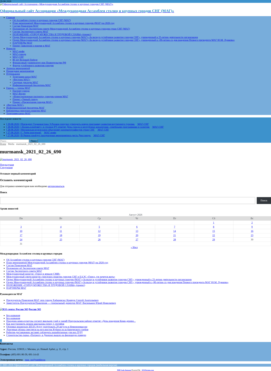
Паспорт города (21, 91)
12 (99, 231)
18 (61, 235)
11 (61, 231)
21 (174, 235)
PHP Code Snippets (124, 370)
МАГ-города (19, 54)
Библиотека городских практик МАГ (26, 110)
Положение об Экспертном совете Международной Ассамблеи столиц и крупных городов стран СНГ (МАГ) (71, 28)
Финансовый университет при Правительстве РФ (39, 62)
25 (61, 239)
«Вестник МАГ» (21, 79)
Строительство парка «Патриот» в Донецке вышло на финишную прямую (46, 335)
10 (21, 231)
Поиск (263, 200)
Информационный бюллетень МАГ (32, 85)
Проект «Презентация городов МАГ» (33, 102)
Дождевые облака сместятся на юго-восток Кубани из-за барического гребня (47, 329)
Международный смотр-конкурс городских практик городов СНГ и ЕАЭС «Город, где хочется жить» (60, 276)
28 (174, 239)
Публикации (13, 74)
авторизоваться (56, 186)
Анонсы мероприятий (18, 68)
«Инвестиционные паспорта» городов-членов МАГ (40, 96)
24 (21, 239)
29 (213, 239)
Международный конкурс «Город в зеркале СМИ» (33, 274)
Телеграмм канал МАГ (25, 76)
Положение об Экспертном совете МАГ (27, 268)
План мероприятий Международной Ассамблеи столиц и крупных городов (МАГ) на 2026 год (63, 23)
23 (252, 235)
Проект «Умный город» (25, 99)
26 (99, 239)
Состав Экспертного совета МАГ (30, 31)
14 (174, 231)
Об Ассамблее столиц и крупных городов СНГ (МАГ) (42, 20)
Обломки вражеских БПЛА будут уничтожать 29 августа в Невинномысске (46, 326)
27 (137, 239)
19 (99, 235)
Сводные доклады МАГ (25, 82)
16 (252, 231)
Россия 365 (35, 309)
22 (213, 235)
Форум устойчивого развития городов (33, 65)
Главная (10, 17)
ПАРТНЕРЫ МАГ (22, 43)
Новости (11, 48)
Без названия (13, 315)
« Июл (134, 247)
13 (137, 231)
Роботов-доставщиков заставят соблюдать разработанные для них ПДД (44, 332)
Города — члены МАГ (18, 88)
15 (213, 231)
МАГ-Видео (19, 93)
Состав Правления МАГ (26, 26)
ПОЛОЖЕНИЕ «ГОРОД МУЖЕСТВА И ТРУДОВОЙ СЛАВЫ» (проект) (52, 34)
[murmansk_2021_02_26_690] (16, 159)
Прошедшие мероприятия (20, 71)
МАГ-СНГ (18, 57)
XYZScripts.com (148, 370)
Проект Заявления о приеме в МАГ (31, 45)
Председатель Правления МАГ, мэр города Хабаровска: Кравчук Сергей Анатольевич (52, 300)
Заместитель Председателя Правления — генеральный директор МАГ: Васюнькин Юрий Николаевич (61, 303)
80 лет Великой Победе (25, 59)
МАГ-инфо (18, 51)
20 (137, 235)
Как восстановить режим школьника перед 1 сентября (35, 324)
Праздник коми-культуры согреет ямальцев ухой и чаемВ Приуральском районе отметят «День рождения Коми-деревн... (71, 321)
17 (21, 235)
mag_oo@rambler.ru (35, 359)
